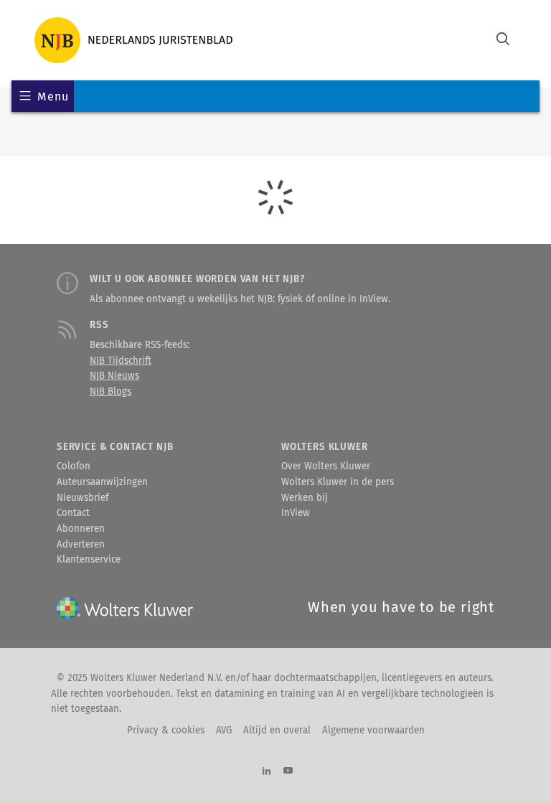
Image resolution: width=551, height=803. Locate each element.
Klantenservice (89, 559)
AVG (224, 730)
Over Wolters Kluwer (325, 466)
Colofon (73, 466)
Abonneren (81, 529)
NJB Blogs (110, 392)
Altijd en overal (277, 730)
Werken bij (304, 498)
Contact (73, 513)
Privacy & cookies (165, 730)
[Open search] (503, 40)
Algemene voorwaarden (373, 730)
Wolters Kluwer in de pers (337, 482)
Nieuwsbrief (82, 498)
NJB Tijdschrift (120, 361)
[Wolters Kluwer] (133, 40)
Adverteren (81, 544)
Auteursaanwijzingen (102, 482)
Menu (52, 96)
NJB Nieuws (114, 376)
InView (295, 513)
